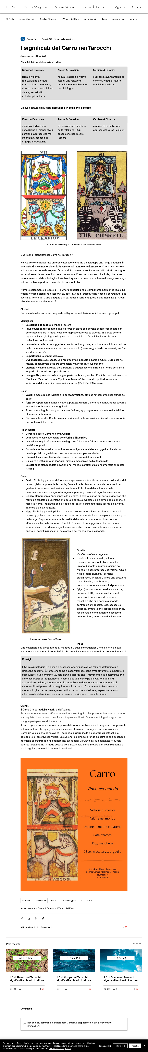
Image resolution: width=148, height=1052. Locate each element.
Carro (89, 900)
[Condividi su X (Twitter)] (29, 918)
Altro (132, 19)
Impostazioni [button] (105, 1045)
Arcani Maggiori (27, 19)
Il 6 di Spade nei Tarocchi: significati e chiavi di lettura (120, 979)
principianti (41, 900)
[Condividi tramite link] (43, 918)
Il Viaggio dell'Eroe (70, 19)
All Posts (10, 19)
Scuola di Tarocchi (48, 19)
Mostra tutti (137, 943)
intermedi (26, 900)
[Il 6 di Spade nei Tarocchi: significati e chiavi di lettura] (121, 960)
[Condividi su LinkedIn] (36, 918)
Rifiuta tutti (120, 1045)
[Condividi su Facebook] (22, 918)
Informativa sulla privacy (60, 1048)
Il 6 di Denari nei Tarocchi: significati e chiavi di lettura (27, 979)
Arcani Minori (118, 19)
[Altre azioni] (125, 39)
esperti (54, 900)
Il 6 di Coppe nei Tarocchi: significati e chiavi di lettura (74, 979)
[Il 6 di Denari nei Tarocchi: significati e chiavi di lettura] (27, 960)
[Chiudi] (144, 1046)
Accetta (135, 1045)
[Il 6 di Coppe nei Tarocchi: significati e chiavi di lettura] (74, 960)
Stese (104, 19)
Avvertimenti (90, 19)
